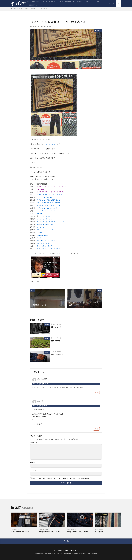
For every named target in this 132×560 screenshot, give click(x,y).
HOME (14, 8)
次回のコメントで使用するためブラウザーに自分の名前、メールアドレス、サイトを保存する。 (61, 478)
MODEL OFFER (88, 2)
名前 (32, 462)
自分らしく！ (56, 327)
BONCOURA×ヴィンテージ (20, 532)
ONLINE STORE (32, 5)
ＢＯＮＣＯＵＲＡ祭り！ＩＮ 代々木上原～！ (37, 8)
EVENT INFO (77, 2)
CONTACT (99, 2)
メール (33, 470)
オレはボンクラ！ (71, 550)
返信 (96, 392)
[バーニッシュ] (53, 135)
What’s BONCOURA (33, 2)
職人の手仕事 (99, 532)
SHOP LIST (52, 2)
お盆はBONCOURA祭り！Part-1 (77, 532)
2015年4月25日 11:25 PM (41, 384)
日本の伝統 (55, 340)
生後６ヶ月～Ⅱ (57, 354)
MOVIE (45, 2)
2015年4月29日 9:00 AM (40, 406)
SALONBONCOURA (65, 2)
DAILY (20, 8)
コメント (33, 442)
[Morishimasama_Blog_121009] (45, 277)
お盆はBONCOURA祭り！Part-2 (49, 532)
